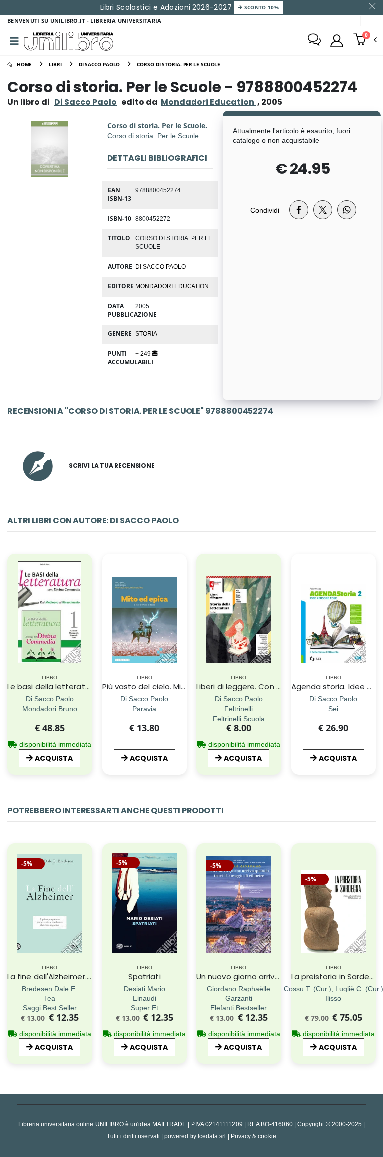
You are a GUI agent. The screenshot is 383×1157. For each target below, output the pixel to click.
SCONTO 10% (260, 7)
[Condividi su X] (322, 209)
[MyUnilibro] (336, 40)
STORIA (146, 333)
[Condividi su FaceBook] (298, 209)
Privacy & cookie (253, 1136)
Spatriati (144, 976)
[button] (365, 40)
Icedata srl (212, 1136)
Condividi (264, 210)
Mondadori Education (172, 286)
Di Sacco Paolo (85, 102)
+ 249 (143, 353)
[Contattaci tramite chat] (314, 40)
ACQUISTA (54, 758)
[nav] (14, 627)
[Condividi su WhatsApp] (346, 209)
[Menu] (14, 41)
